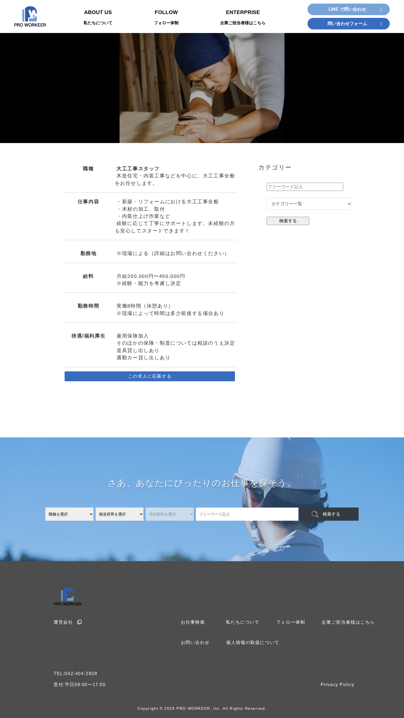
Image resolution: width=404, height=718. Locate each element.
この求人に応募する (149, 376)
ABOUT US (98, 17)
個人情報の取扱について (253, 642)
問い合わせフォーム (347, 23)
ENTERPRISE (242, 17)
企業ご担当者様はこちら (348, 622)
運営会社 (63, 622)
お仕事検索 (193, 622)
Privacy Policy (338, 684)
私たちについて (243, 622)
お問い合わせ (195, 642)
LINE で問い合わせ (347, 9)
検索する (331, 514)
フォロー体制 (290, 622)
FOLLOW (166, 17)
